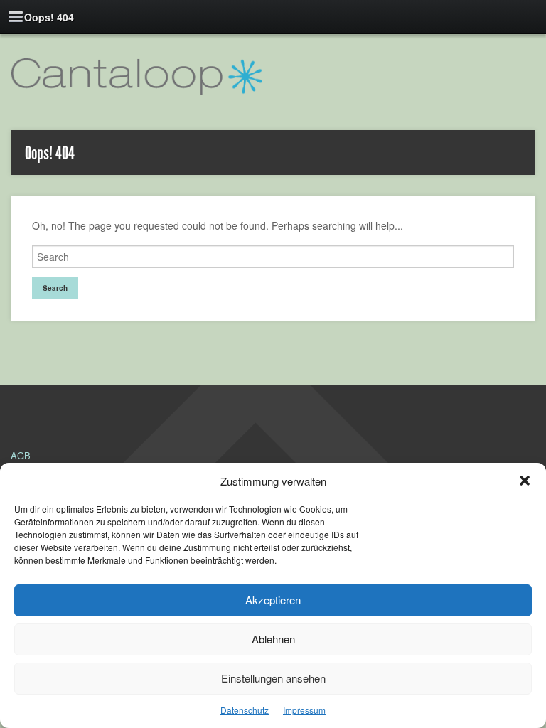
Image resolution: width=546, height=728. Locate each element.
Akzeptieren (273, 599)
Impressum (304, 710)
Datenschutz (244, 710)
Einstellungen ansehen (273, 677)
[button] (525, 480)
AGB (21, 455)
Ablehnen (273, 638)
